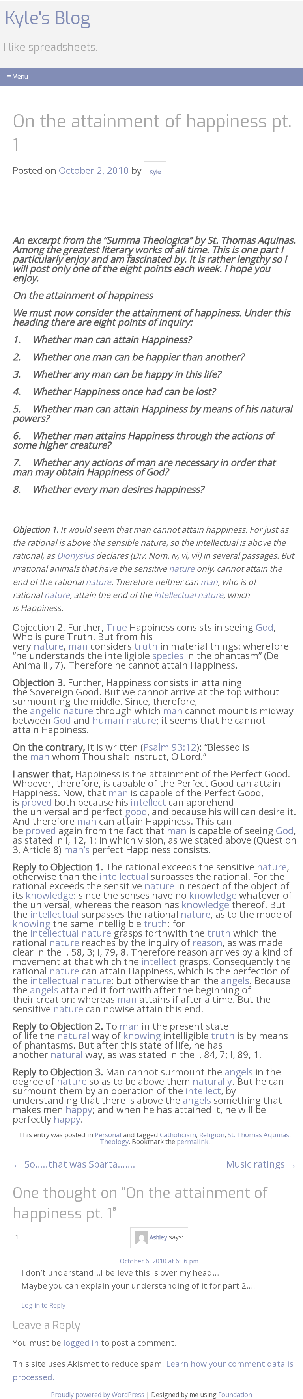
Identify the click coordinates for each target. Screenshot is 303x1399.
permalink (192, 1141)
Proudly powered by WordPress (97, 1394)
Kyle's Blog (47, 18)
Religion (211, 1134)
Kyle (155, 171)
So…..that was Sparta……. (74, 1163)
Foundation (235, 1394)
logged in (81, 1342)
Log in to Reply (43, 1305)
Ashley (158, 1237)
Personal (108, 1134)
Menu (20, 77)
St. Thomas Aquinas (258, 1134)
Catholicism (178, 1134)
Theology (114, 1141)
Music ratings (261, 1163)
